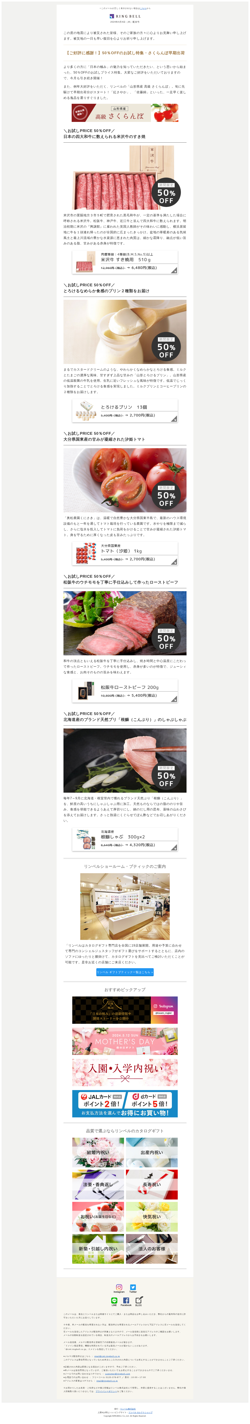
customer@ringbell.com (117, 1374)
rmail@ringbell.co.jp (107, 1381)
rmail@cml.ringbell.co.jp (107, 1356)
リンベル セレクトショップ (141, 1412)
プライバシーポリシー (106, 1391)
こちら (143, 8)
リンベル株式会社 (128, 1409)
